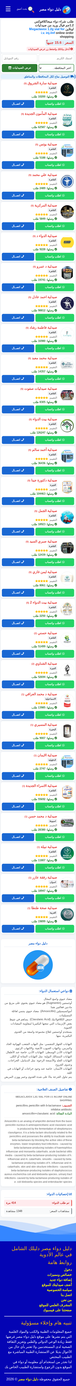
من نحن (66, 1300)
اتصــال (16, 103)
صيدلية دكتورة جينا (42, 480)
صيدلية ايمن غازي (43, 572)
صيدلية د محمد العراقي (39, 694)
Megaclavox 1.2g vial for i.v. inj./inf (47, 31)
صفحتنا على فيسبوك (57, 1310)
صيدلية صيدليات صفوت (38, 388)
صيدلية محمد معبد (42, 358)
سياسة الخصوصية (59, 1290)
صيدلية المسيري (43, 724)
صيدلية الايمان (45, 755)
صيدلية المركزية (44, 205)
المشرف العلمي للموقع (55, 1305)
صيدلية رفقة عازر (42, 877)
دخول (68, 1269)
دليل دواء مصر (27, 1379)
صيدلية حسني (45, 633)
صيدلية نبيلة (47, 847)
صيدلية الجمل (45, 511)
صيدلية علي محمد (42, 175)
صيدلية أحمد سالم (42, 449)
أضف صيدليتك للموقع (57, 1285)
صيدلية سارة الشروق (40, 83)
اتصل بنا (66, 1295)
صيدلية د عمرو (45, 266)
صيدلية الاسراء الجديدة (39, 785)
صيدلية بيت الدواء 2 (41, 602)
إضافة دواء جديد (61, 1280)
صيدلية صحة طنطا (42, 908)
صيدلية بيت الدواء (43, 419)
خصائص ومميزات (59, 1274)
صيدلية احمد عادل (42, 297)
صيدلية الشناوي (44, 663)
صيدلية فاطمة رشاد (41, 327)
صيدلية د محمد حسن (40, 816)
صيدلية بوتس (46, 144)
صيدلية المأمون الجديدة (39, 113)
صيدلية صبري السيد (41, 541)
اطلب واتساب (53, 103)
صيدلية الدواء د (45, 236)
